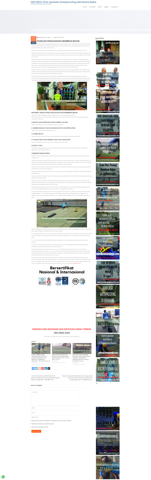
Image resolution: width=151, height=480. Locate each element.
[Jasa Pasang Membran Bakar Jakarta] (107, 174)
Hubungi (63, 263)
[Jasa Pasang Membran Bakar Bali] (107, 101)
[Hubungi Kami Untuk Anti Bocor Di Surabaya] (107, 150)
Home (85, 7)
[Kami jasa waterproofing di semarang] (107, 296)
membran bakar (47, 233)
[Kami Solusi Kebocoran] (107, 199)
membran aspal (52, 251)
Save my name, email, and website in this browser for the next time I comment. (51, 420)
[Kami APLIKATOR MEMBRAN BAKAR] (107, 223)
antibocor (34, 263)
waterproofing (55, 249)
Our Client (92, 7)
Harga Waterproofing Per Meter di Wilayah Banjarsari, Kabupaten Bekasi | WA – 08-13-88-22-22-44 (60, 357)
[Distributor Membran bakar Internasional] (107, 52)
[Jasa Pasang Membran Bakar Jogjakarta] (107, 272)
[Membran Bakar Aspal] (107, 77)
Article (100, 7)
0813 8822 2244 (62, 332)
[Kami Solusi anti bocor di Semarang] (107, 370)
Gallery (106, 7)
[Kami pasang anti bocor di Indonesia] (107, 418)
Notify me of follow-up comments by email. (43, 423)
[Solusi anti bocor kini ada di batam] (107, 345)
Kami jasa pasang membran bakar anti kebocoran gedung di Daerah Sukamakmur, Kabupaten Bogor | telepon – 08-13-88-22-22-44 (81, 358)
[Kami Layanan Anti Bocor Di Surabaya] (107, 248)
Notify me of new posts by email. (40, 427)
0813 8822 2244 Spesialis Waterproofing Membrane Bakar (63, 2)
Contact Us (114, 7)
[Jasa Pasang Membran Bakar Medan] (107, 125)
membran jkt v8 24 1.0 (58, 37)
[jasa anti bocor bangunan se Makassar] (107, 467)
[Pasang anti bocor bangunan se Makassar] (107, 321)
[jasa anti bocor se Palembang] (107, 443)
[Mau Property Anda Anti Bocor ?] (107, 394)
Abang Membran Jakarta (44, 37)
